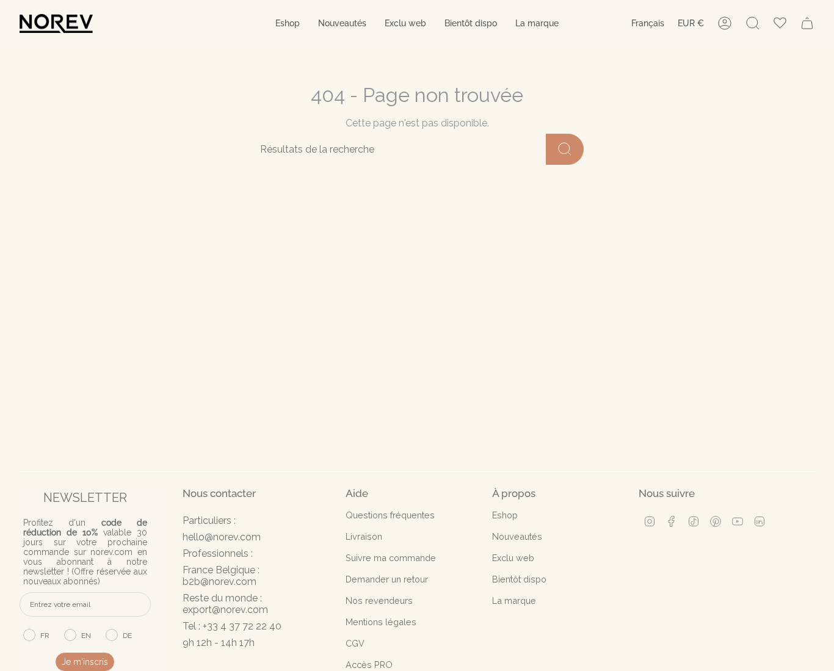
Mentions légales (381, 622)
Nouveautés (517, 536)
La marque (514, 600)
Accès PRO (369, 664)
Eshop (505, 515)
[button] (287, 23)
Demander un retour (387, 579)
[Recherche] (565, 149)
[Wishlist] (780, 23)
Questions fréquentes (390, 515)
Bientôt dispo (519, 579)
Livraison (364, 536)
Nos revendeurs (379, 600)
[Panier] (807, 23)
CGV (355, 643)
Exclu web (513, 558)
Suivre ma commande (391, 558)
